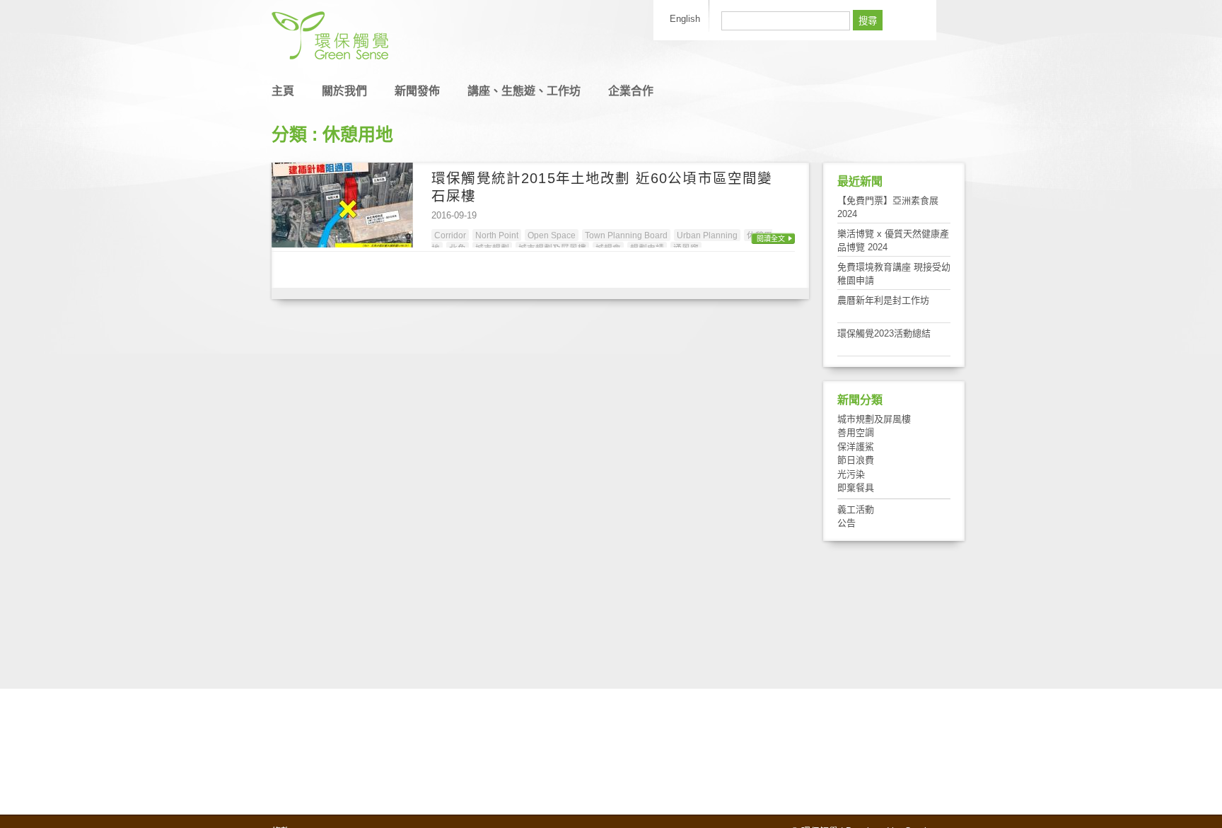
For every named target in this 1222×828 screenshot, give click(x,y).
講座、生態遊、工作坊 (524, 91)
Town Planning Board (626, 235)
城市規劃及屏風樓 (874, 419)
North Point (496, 235)
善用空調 (855, 432)
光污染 (851, 474)
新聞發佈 (417, 91)
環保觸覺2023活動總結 (884, 333)
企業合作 (630, 91)
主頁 (283, 91)
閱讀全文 (771, 239)
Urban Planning (707, 235)
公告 (846, 523)
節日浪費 (855, 460)
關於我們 (344, 91)
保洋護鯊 (855, 446)
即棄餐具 (855, 487)
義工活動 (855, 509)
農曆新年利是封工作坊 (883, 300)
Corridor (450, 235)
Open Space (552, 235)
